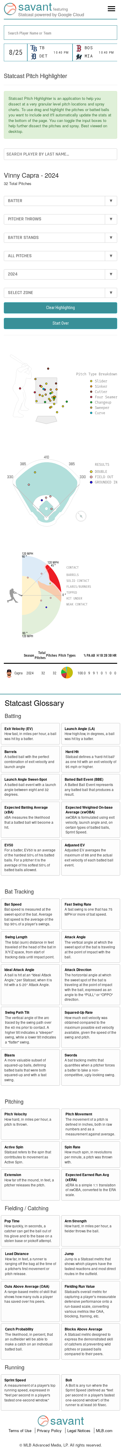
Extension (12, 1174)
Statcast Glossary (34, 702)
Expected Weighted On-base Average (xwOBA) (89, 810)
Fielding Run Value (80, 1286)
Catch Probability (19, 1329)
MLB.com (104, 1430)
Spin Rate (72, 1147)
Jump (69, 1253)
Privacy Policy (50, 1430)
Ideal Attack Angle (19, 969)
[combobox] (60, 32)
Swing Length (16, 937)
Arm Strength (76, 1221)
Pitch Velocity (15, 1114)
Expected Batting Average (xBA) (26, 810)
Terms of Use (21, 1430)
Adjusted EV (75, 845)
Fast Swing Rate (78, 904)
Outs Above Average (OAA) (26, 1286)
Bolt (68, 1380)
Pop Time (12, 1221)
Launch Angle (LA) (80, 728)
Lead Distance (17, 1253)
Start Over (61, 323)
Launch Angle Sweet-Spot (25, 779)
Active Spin (13, 1147)
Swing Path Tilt (17, 1012)
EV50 (8, 845)
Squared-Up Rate (79, 1012)
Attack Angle (75, 937)
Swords (71, 1055)
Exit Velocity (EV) (18, 728)
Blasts (9, 1055)
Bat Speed (12, 904)
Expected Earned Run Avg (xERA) (87, 1177)
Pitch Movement (78, 1114)
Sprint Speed (15, 1380)
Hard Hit (72, 751)
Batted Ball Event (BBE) (84, 779)
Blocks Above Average (83, 1329)
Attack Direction (78, 969)
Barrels (10, 751)
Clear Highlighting (60, 307)
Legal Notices (79, 1430)
